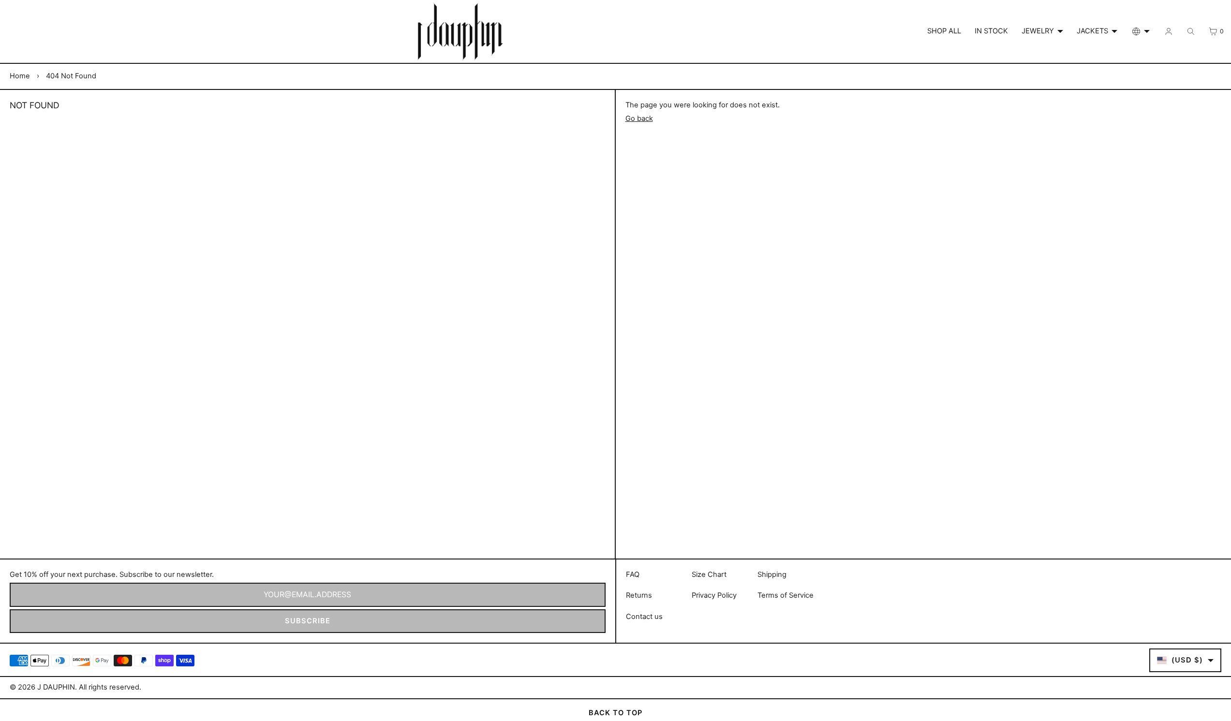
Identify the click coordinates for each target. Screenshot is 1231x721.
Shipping (771, 574)
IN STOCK (991, 31)
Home (20, 76)
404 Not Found (71, 76)
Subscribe (307, 621)
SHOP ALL (944, 31)
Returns (639, 595)
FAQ (632, 574)
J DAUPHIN (56, 687)
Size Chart (709, 574)
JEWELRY (1038, 31)
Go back (639, 118)
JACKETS (1092, 31)
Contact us (644, 616)
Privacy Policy (714, 595)
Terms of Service (785, 595)
